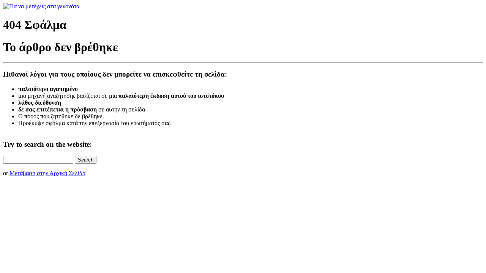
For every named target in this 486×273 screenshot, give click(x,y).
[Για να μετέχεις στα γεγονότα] (41, 6)
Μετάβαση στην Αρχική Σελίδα (47, 173)
